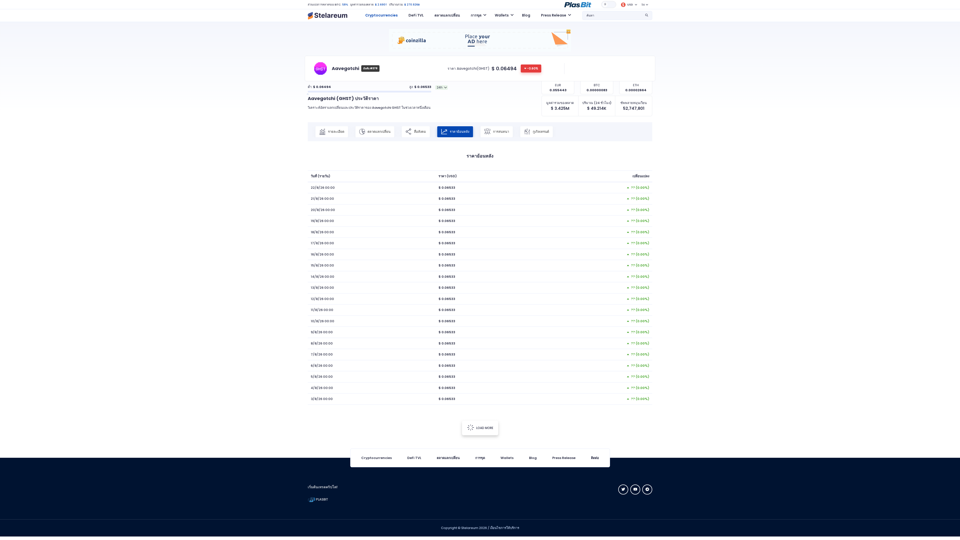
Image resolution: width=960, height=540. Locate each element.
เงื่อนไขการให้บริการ (504, 528)
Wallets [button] (502, 15)
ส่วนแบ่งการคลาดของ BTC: (325, 4)
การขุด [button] (476, 15)
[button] (577, 4)
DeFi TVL (416, 15)
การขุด (480, 458)
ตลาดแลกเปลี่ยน (447, 15)
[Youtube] (635, 489)
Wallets (507, 458)
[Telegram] (647, 489)
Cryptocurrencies (381, 15)
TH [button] (643, 5)
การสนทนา (500, 131)
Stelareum (469, 528)
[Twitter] (623, 489)
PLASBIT (321, 499)
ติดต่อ (595, 458)
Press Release (564, 458)
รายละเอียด (335, 131)
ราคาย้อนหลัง (459, 131)
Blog (526, 15)
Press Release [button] (553, 15)
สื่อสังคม (419, 131)
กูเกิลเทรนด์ (540, 131)
